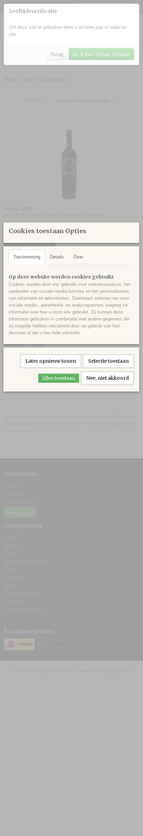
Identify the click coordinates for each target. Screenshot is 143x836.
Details (57, 256)
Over (78, 256)
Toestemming (26, 256)
